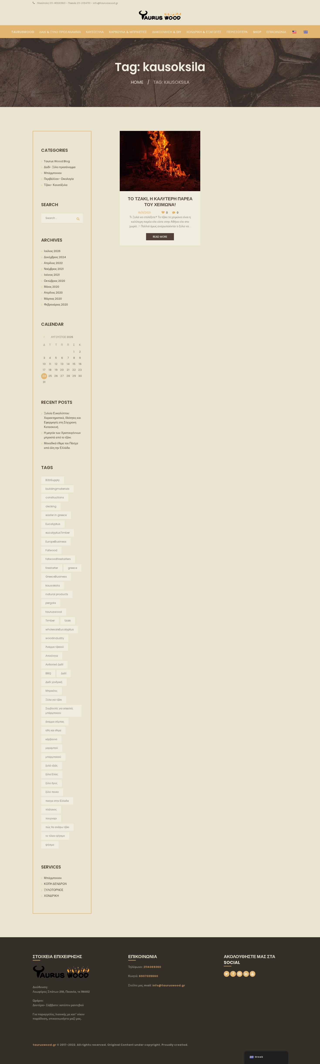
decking (50, 506)
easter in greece (56, 515)
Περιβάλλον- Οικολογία (59, 179)
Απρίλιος (53, 263)
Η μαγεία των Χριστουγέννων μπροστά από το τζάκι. (62, 435)
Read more (160, 237)
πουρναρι (51, 818)
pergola (50, 603)
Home (137, 82)
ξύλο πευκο (52, 792)
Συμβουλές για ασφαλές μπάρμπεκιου (59, 711)
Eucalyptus (52, 524)
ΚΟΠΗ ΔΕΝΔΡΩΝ (55, 884)
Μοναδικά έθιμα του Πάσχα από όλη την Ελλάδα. (61, 445)
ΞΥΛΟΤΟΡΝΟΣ (53, 890)
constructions (54, 497)
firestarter (51, 568)
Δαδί (63, 673)
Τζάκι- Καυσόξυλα (55, 185)
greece (72, 568)
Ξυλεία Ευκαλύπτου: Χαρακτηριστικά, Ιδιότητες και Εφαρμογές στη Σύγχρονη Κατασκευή (62, 420)
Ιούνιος (52, 275)
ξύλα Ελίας (51, 774)
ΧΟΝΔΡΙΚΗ (51, 896)
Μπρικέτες (51, 691)
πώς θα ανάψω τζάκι (57, 827)
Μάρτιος (53, 299)
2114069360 (152, 967)
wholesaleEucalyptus (59, 629)
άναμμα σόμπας (54, 721)
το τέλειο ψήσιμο (55, 836)
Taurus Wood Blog (57, 161)
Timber (50, 620)
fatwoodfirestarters (58, 559)
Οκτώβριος (54, 281)
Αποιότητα (51, 656)
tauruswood (53, 612)
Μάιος (51, 287)
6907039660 (148, 976)
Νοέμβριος (54, 269)
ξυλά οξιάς (51, 765)
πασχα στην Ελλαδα (57, 801)
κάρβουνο (51, 739)
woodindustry (54, 638)
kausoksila (52, 585)
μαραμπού (51, 748)
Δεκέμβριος (55, 257)
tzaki (68, 620)
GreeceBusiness (56, 576)
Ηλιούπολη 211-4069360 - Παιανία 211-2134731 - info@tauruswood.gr (77, 3)
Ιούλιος (52, 251)
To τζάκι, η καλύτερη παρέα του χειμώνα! (160, 202)
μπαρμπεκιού (53, 757)
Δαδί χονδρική (53, 682)
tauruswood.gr (44, 1045)
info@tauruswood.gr (168, 985)
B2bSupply (52, 480)
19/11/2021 (144, 212)
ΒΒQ (48, 673)
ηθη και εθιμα (53, 730)
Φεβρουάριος (56, 304)
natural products (56, 594)
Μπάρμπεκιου (53, 173)
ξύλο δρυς (51, 783)
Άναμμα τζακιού (54, 647)
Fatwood (51, 550)
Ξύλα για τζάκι (53, 700)
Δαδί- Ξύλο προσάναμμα (60, 167)
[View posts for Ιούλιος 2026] (44, 337)
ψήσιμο (49, 845)
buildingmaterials (57, 489)
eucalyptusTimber (57, 533)
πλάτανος (51, 809)
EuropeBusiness (55, 541)
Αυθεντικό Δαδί (54, 664)
